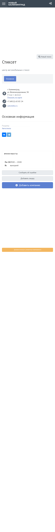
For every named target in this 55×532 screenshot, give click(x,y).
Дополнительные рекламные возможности (27, 250)
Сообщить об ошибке (27, 172)
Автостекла (6, 128)
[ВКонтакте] (4, 135)
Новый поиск (45, 57)
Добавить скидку (27, 178)
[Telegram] (9, 135)
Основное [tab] (10, 79)
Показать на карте (14, 97)
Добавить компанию (29, 185)
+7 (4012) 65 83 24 (15, 101)
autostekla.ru (12, 106)
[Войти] (50, 3)
